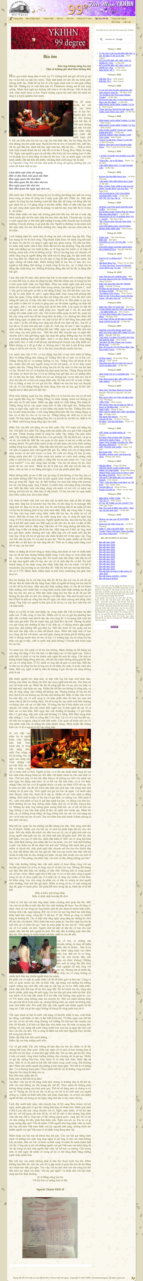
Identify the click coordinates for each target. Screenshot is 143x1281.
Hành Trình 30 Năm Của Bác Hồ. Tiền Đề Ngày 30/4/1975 (116, 443)
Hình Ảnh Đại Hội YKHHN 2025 (113, 276)
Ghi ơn (60, 18)
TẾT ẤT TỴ (104, 501)
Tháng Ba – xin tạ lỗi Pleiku (111, 160)
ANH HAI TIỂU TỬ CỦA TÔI (111, 307)
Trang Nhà (18, 18)
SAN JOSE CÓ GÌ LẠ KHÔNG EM (114, 374)
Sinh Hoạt (115, 22)
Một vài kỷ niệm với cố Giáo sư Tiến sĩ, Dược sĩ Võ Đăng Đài (116, 406)
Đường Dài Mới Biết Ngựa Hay (112, 176)
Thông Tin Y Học (84, 18)
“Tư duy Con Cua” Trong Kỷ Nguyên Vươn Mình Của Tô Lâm (115, 266)
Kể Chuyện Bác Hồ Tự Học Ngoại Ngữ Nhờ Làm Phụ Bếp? (116, 101)
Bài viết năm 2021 (107, 549)
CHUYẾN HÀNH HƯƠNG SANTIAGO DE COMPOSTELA (115, 248)
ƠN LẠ (102, 360)
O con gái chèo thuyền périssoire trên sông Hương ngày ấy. (115, 91)
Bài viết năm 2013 (107, 569)
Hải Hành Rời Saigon (108, 417)
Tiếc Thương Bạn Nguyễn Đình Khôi (115, 221)
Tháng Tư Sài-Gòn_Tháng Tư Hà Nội (115, 140)
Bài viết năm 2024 (107, 542)
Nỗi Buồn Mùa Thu (107, 263)
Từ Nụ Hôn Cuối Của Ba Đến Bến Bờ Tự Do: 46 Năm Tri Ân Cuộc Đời (117, 54)
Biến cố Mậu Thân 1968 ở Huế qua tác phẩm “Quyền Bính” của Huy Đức (116, 187)
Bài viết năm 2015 (107, 564)
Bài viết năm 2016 (107, 561)
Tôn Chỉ (69, 18)
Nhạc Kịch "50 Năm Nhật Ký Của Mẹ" (115, 390)
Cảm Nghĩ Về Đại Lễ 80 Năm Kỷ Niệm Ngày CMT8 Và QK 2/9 (116, 320)
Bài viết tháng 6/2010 (108, 578)
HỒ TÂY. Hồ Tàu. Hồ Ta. (110, 198)
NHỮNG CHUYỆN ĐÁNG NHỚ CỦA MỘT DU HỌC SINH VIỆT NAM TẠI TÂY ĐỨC (117, 332)
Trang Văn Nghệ (118, 18)
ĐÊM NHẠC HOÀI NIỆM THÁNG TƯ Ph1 (117, 125)
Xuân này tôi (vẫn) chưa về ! (111, 524)
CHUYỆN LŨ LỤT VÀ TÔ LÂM (112, 242)
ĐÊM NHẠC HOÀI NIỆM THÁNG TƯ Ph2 (117, 120)
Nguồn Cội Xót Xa (107, 489)
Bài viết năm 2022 (107, 547)
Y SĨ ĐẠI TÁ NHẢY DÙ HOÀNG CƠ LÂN (116, 156)
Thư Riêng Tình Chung (109, 293)
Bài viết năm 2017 (107, 559)
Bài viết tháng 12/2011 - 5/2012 (113, 576)
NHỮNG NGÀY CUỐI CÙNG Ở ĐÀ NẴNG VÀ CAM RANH (114, 469)
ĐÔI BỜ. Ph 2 (105, 79)
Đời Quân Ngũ (105, 452)
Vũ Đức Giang (105, 358)
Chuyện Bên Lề (106, 487)
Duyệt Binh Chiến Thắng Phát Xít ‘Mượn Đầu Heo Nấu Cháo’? (117, 213)
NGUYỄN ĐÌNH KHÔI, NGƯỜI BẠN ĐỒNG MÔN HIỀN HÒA (114, 227)
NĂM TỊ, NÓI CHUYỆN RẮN (111, 529)
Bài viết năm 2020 (107, 552)
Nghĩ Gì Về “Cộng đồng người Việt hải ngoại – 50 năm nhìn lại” (116, 297)
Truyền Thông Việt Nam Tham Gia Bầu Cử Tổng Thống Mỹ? (116, 532)
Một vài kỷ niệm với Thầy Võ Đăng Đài (116, 397)
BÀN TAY (103, 240)
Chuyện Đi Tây (105, 419)
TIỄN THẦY (104, 402)
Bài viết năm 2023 (107, 545)
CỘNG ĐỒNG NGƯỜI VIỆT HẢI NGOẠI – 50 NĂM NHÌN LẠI (116, 310)
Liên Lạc (127, 22)
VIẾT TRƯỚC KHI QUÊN (110, 447)
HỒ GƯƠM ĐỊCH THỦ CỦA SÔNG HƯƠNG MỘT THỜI (114, 194)
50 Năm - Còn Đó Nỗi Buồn (111, 421)
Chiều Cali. (104, 237)
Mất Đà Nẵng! (105, 465)
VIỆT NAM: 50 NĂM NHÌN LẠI (112, 433)
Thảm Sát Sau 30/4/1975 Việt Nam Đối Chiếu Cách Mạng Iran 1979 (116, 110)
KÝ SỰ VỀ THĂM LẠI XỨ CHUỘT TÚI (116, 503)
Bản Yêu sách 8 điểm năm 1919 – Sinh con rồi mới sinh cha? (116, 509)
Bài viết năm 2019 (107, 554)
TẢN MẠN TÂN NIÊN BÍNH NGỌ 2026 (116, 181)
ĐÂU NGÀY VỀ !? (107, 70)
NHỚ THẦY (104, 409)
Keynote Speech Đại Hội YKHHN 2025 (116, 279)
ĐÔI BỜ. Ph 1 (105, 81)
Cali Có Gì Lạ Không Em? (110, 258)
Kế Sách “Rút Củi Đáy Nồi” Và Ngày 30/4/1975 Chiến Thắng (115, 438)
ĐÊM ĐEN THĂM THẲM (109, 498)
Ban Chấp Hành (33, 18)
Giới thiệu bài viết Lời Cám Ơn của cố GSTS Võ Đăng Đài (115, 364)
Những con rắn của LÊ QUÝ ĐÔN (114, 519)
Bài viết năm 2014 (107, 566)
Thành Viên (48, 18)
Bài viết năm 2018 (107, 557)
